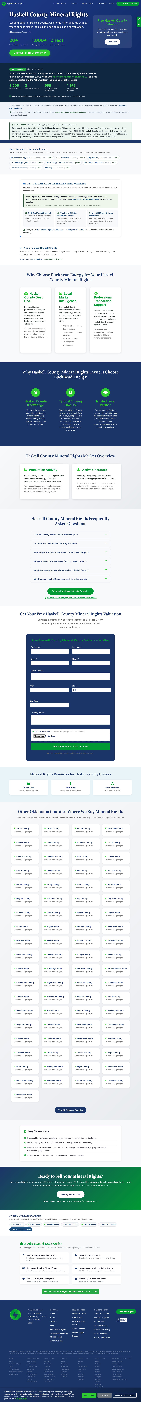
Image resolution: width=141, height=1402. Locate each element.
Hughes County (52, 1224)
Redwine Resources (22, 168)
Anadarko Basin (32, 1374)
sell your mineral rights (77, 230)
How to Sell (77, 1317)
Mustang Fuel (54, 168)
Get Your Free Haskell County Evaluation (70, 591)
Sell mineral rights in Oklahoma (50, 230)
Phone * (75, 659)
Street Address (37, 671)
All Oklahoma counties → (21, 1229)
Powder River (48, 1371)
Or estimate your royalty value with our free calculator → (72, 598)
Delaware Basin (32, 1366)
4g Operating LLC (100, 158)
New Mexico (65, 1366)
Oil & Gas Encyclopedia (119, 1379)
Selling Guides (60, 4)
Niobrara (47, 1369)
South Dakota (99, 1387)
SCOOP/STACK (32, 1382)
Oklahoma (64, 1364)
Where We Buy (56, 1341)
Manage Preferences (124, 1395)
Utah (79, 1371)
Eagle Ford (30, 1369)
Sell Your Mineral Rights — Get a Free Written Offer (70, 1291)
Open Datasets (117, 1371)
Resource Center (79, 1313)
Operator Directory (102, 1329)
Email (30, 1323)
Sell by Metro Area (102, 1338)
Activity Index (99, 1321)
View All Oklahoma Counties (70, 1110)
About (112, 4)
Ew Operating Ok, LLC (23, 163)
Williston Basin (48, 1374)
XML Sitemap (13, 1374)
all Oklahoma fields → (53, 259)
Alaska (97, 1361)
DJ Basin (47, 1366)
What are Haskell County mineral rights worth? (55, 543)
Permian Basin (31, 1361)
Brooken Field (36, 259)
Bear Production (67, 158)
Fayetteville (48, 1364)
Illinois (97, 1369)
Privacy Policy (21, 1399)
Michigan (98, 1377)
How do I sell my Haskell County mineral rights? (56, 535)
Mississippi (98, 1379)
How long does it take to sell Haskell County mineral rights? (61, 552)
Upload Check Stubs (59, 732)
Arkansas (81, 1379)
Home (52, 1313)
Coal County (35, 1224)
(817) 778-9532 (34, 1320)
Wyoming (64, 1374)
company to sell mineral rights (105, 1182)
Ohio (79, 1364)
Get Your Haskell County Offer (30, 52)
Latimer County (71, 1224)
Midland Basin (31, 1364)
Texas (63, 1361)
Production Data (117, 1377)
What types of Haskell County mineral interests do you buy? (62, 579)
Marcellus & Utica (49, 1377)
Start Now (112, 42)
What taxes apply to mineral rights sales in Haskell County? (61, 570)
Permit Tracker (116, 1374)
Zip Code (34, 701)
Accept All (89, 1395)
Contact (53, 1321)
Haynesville (31, 1377)
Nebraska (98, 1382)
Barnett (29, 1379)
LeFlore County (90, 1224)
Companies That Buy (16, 1371)
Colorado (64, 1371)
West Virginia (82, 1369)
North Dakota (65, 1369)
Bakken (29, 1371)
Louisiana (64, 1377)
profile (50, 158)
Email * (34, 659)
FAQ (52, 1325)
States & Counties (101, 1313)
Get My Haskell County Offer (70, 746)
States (74, 4)
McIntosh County (109, 1224)
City (32, 686)
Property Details (37, 713)
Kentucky (98, 1374)
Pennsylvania (82, 1366)
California (98, 1364)
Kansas (80, 1361)
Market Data (88, 4)
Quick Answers (78, 1329)
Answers (102, 4)
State (74, 686)
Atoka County (18, 1224)
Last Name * (77, 647)
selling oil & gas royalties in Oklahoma (70, 112)
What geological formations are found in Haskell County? (60, 561)
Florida (97, 1366)
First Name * (36, 647)
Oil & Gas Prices (100, 1325)
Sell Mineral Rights (127, 4)
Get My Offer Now (70, 1194)
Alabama (81, 1377)
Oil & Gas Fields (100, 1334)
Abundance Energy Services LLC (70, 76)
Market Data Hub (101, 1317)
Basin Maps (47, 1382)
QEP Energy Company (96, 163)
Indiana (97, 1371)
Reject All (104, 1395)
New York (98, 1384)
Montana (80, 1374)
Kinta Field (24, 259)
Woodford (47, 1361)
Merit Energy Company (60, 163)
